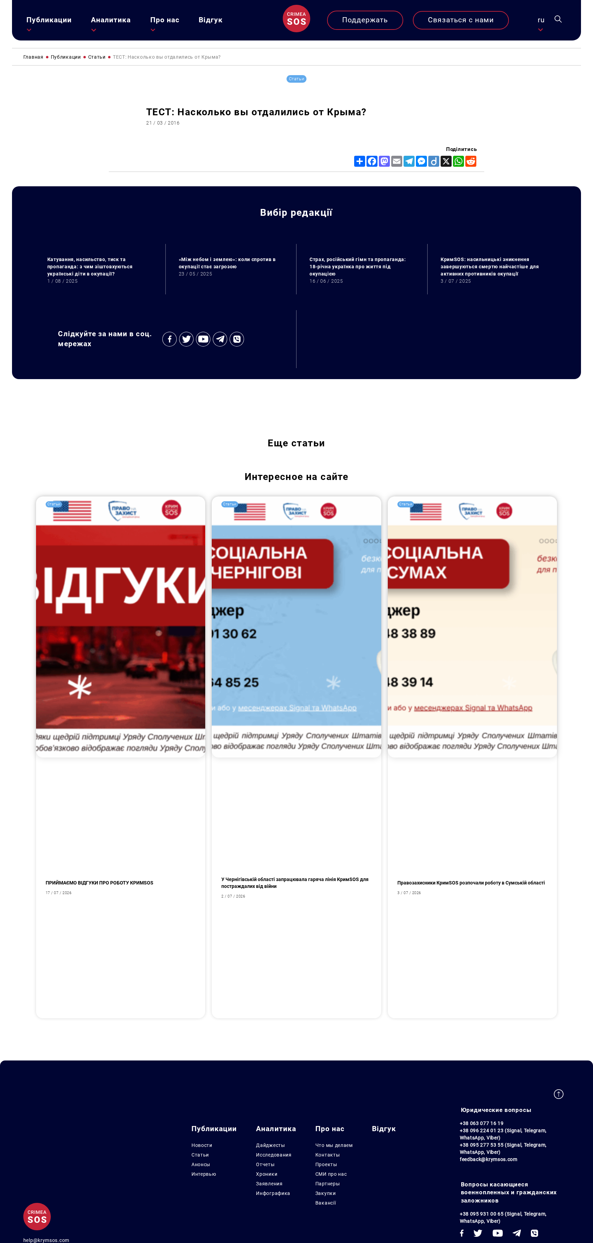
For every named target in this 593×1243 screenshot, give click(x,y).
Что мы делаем (334, 1145)
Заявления (269, 1183)
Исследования (273, 1155)
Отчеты (265, 1164)
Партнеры (327, 1183)
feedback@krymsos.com (489, 1159)
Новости (201, 1145)
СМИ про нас (331, 1174)
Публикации (49, 20)
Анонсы (200, 1164)
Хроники (266, 1174)
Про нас (164, 20)
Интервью (203, 1174)
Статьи (200, 1155)
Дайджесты (270, 1145)
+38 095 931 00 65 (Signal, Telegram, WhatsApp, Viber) (503, 1217)
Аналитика (111, 20)
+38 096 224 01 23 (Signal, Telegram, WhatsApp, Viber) (503, 1134)
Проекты (326, 1164)
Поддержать (365, 20)
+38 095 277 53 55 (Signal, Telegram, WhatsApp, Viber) (503, 1148)
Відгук (211, 20)
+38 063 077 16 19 (482, 1123)
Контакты (327, 1155)
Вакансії (325, 1203)
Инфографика (273, 1193)
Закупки (325, 1193)
